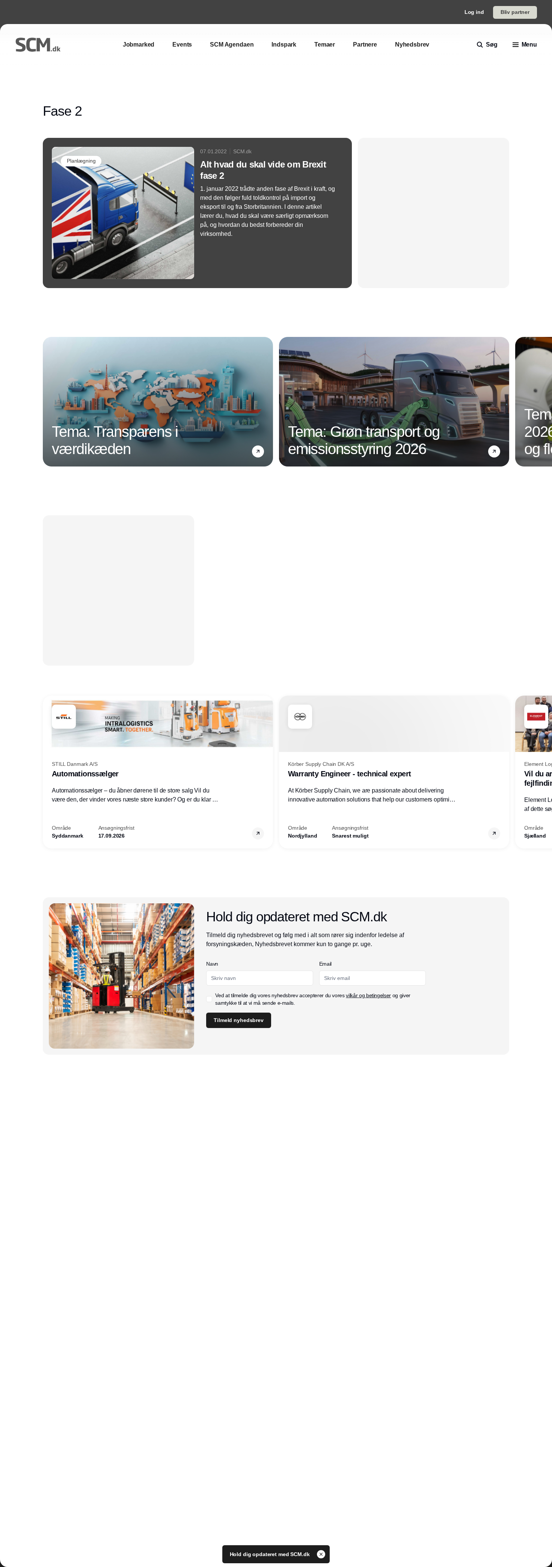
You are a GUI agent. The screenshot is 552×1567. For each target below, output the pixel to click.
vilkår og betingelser (368, 995)
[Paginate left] (49, 402)
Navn (212, 964)
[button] (258, 451)
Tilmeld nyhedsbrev (238, 1020)
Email (325, 964)
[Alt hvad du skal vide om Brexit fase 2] (197, 213)
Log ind (474, 12)
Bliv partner (515, 12)
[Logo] (38, 44)
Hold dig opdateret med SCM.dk (270, 1554)
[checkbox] (209, 999)
